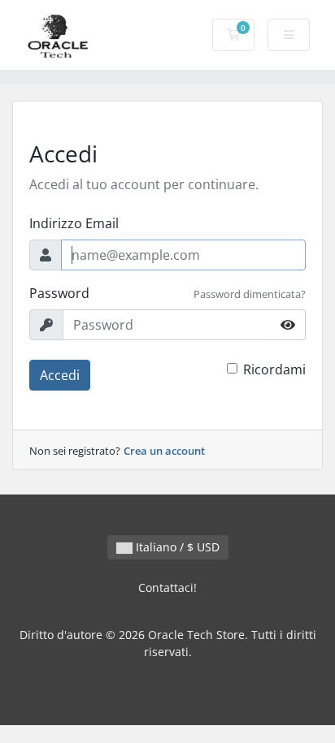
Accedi (60, 375)
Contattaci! (167, 587)
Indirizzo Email (74, 223)
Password (59, 293)
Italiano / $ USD (176, 547)
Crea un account (164, 450)
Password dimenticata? (250, 294)
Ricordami (274, 369)
